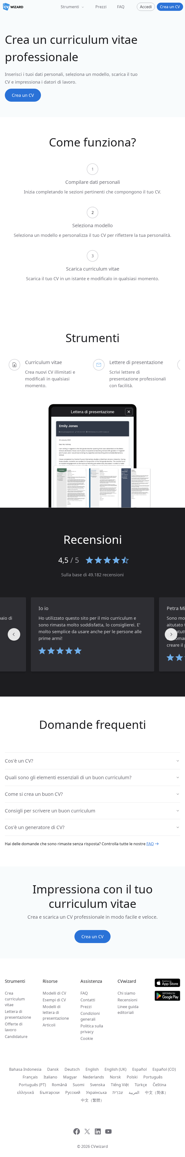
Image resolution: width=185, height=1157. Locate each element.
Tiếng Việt (120, 1084)
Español (139, 1069)
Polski (132, 1077)
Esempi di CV (54, 1000)
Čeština (159, 1084)
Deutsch (72, 1069)
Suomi (78, 1084)
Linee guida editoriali (128, 1009)
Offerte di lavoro (13, 1026)
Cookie (86, 1038)
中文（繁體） (92, 1100)
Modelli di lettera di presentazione (56, 1012)
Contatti (87, 1000)
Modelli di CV (54, 993)
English (92, 1069)
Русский (72, 1092)
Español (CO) (164, 1069)
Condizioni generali (90, 1016)
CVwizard (99, 1146)
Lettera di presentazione (18, 1014)
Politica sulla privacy (91, 1028)
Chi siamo (126, 993)
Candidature (16, 1036)
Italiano (50, 1077)
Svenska (97, 1084)
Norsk (115, 1077)
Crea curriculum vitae (15, 999)
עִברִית (117, 1092)
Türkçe (141, 1084)
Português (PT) (32, 1084)
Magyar (70, 1077)
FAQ (121, 6)
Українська (96, 1092)
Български (49, 1092)
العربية (134, 1092)
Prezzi (100, 6)
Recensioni (127, 1000)
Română (59, 1084)
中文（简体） (156, 1092)
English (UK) (115, 1069)
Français (30, 1077)
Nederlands (93, 1077)
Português (153, 1077)
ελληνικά (25, 1092)
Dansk (53, 1069)
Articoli (49, 1025)
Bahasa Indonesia (25, 1069)
